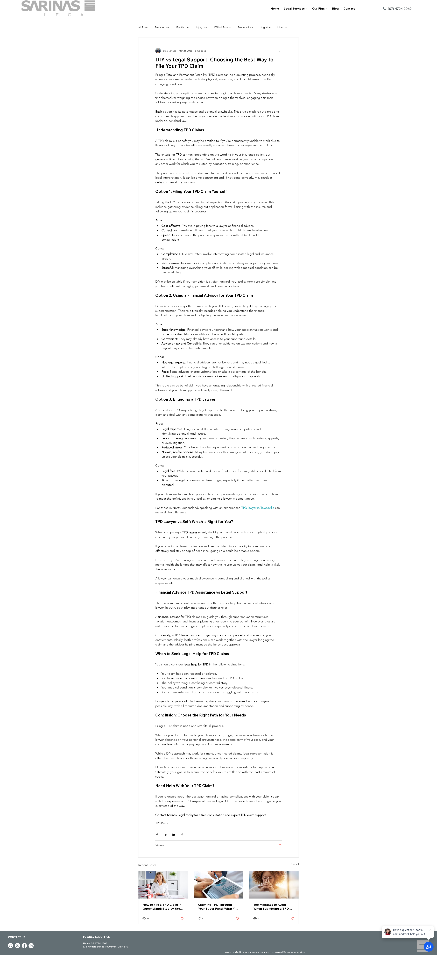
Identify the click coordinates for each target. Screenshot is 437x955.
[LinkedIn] (31, 945)
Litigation (265, 27)
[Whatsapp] (10, 945)
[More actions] (280, 51)
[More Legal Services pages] (306, 8)
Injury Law (201, 27)
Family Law (182, 27)
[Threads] (17, 945)
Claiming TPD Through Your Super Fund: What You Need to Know (218, 906)
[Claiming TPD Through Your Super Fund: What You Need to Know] (218, 885)
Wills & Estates (222, 27)
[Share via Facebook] (157, 834)
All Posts (143, 27)
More (280, 27)
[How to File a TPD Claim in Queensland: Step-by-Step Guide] (163, 885)
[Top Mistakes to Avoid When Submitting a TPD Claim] (274, 885)
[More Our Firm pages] (326, 8)
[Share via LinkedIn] (173, 834)
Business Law (162, 27)
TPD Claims (162, 823)
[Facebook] (24, 945)
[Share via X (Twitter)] (165, 834)
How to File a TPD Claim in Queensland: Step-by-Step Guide (162, 906)
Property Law (245, 27)
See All (295, 864)
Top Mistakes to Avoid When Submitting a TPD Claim (271, 906)
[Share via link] (182, 834)
